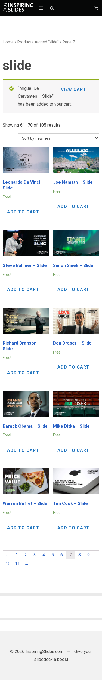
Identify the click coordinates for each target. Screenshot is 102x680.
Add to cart (23, 212)
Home (8, 42)
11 (17, 563)
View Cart (73, 89)
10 (7, 563)
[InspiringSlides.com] (18, 8)
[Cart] (96, 8)
